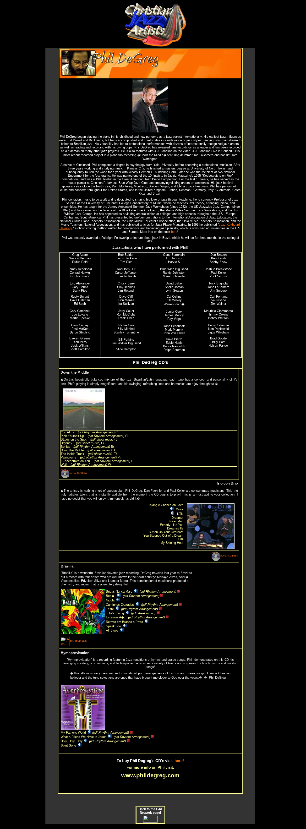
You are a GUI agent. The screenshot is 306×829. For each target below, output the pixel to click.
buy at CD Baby (78, 473)
